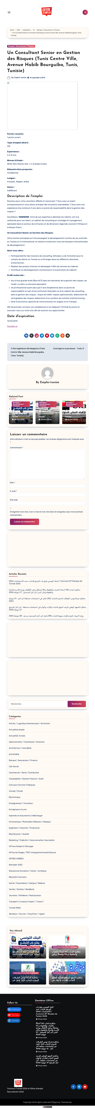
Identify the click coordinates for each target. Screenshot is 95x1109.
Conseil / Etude (16, 791)
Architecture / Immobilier (20, 748)
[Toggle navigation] (9, 12)
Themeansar (66, 1102)
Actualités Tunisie (17, 736)
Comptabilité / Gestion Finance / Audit (26, 779)
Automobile (14, 754)
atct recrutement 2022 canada (19, 414)
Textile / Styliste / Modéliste (21, 889)
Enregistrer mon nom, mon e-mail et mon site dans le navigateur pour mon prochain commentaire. (46, 513)
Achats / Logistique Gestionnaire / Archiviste (29, 723)
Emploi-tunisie (20, 78)
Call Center (14, 766)
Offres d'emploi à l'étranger (21, 846)
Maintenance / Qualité (19, 834)
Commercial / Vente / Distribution (24, 773)
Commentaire (16, 447)
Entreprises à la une (18, 809)
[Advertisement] (47, 550)
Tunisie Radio (15, 908)
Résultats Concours (18, 877)
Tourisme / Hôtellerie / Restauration (25, 895)
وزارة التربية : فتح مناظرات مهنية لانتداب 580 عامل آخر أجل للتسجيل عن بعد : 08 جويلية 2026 (46, 616)
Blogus (55, 1102)
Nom (12, 482)
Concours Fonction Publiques (22, 785)
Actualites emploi (16, 730)
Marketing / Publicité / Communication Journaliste (31, 840)
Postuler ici (12, 326)
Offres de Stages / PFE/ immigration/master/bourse (32, 852)
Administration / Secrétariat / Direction (26, 742)
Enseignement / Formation (21, 803)
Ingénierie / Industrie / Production (24, 828)
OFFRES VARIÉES (16, 859)
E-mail (13, 491)
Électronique (14, 797)
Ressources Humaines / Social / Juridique (27, 871)
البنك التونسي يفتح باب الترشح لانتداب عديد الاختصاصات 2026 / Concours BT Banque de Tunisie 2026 (46, 1011)
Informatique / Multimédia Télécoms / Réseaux (30, 822)
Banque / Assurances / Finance (21, 46)
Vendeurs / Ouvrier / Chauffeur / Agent (27, 914)
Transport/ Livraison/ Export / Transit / (26, 902)
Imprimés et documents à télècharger (26, 816)
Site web (13, 500)
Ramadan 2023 (15, 865)
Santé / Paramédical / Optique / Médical (27, 883)
